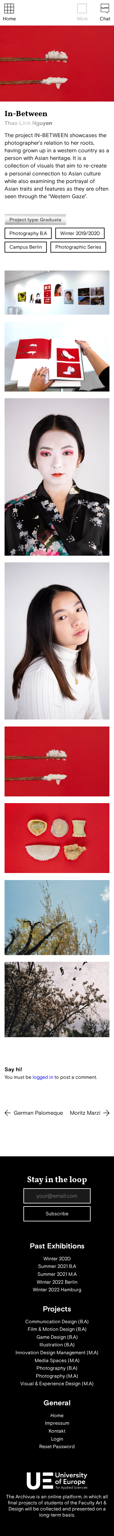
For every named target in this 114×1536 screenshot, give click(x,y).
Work (82, 19)
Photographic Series (78, 247)
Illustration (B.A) (57, 1345)
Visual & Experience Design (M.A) (57, 1384)
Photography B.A (28, 233)
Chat (105, 19)
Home (9, 19)
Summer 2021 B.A (57, 1266)
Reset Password (57, 1447)
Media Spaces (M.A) (57, 1361)
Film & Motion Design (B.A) (57, 1329)
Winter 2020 (57, 1259)
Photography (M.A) (57, 1376)
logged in (43, 1077)
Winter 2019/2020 (80, 233)
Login (57, 1439)
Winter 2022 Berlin (57, 1282)
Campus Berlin (25, 247)
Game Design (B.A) (57, 1337)
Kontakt (57, 1431)
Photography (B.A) (57, 1368)
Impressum (57, 1423)
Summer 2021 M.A (57, 1274)
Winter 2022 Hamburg (57, 1290)
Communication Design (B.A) (57, 1322)
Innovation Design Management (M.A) (57, 1353)
